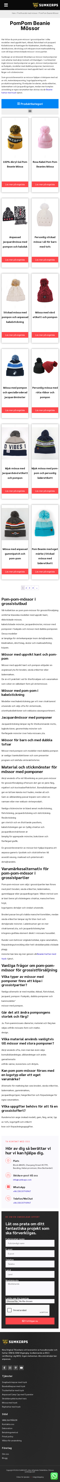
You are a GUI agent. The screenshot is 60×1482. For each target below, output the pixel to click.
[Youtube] (21, 1367)
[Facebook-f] (4, 1367)
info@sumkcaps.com (22, 1179)
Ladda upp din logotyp (17, 1298)
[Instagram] (10, 1367)
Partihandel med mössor (27, 13)
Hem (14, 13)
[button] (6, 5)
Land (8, 1270)
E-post (9, 1249)
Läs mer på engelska (15, 184)
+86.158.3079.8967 (22, 1191)
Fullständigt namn (15, 1239)
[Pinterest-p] (15, 1367)
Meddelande (12, 1280)
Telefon (10, 1260)
